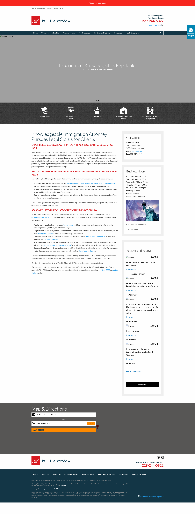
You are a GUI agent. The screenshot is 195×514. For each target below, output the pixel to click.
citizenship (35, 217)
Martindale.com (57, 489)
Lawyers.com (46, 489)
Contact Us (118, 33)
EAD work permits (50, 239)
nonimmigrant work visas (95, 236)
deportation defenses (87, 251)
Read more (131, 269)
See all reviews (133, 372)
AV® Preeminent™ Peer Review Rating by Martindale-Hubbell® (91, 183)
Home (35, 33)
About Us (55, 33)
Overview (45, 33)
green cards (45, 217)
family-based (68, 225)
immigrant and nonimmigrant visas (57, 245)
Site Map (63, 485)
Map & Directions (132, 33)
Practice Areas (84, 33)
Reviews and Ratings (102, 33)
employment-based (45, 233)
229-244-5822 (153, 21)
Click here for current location (47, 415)
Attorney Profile (69, 33)
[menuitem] (35, 33)
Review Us (142, 384)
